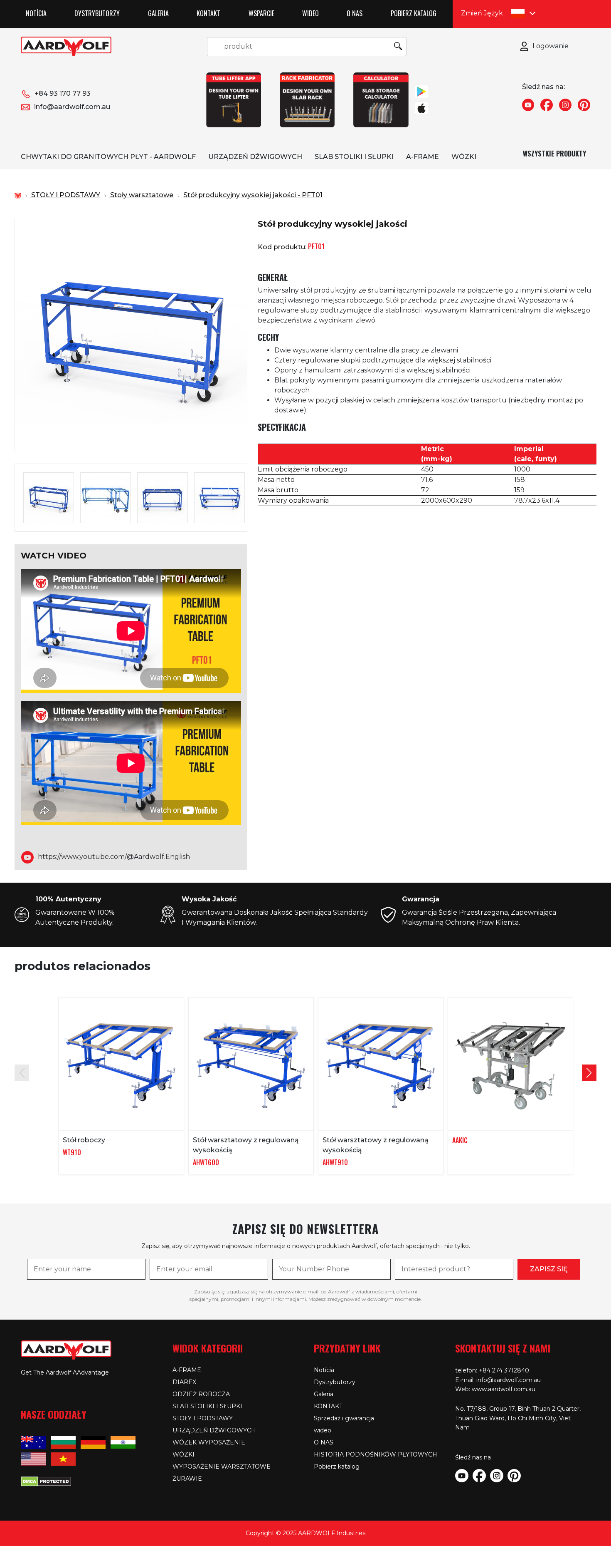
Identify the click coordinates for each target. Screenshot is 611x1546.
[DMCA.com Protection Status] (46, 1481)
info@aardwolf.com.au (72, 107)
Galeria (158, 13)
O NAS (354, 13)
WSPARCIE (261, 13)
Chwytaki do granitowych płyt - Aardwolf (108, 157)
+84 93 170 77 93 (62, 93)
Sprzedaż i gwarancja (344, 1418)
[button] (589, 1073)
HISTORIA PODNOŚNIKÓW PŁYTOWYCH (375, 1454)
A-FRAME (422, 157)
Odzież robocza (201, 1394)
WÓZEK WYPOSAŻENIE (208, 1442)
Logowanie (550, 46)
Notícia (36, 13)
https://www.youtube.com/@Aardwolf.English (114, 857)
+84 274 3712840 (504, 1370)
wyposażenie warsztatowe (221, 1466)
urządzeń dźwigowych (255, 157)
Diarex (184, 1382)
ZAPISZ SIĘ (549, 1269)
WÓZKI (463, 157)
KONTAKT (208, 13)
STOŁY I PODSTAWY (202, 1418)
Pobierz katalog (413, 13)
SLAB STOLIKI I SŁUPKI (354, 157)
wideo (310, 13)
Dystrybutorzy (97, 13)
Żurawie (187, 1478)
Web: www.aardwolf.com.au (495, 1389)
